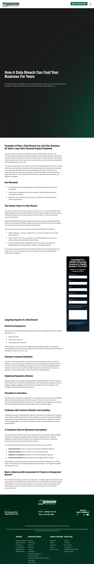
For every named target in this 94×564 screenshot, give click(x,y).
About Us (66, 515)
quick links (68, 511)
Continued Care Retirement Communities (38, 532)
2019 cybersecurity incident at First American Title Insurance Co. (26, 211)
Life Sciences (31, 526)
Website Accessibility (57, 545)
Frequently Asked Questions (71, 524)
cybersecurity (33, 197)
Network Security (20, 526)
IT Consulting (19, 519)
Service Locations (56, 511)
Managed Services (20, 524)
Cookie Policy (48, 545)
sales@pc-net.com (47, 486)
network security (14, 251)
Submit (71, 328)
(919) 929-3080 (46, 489)
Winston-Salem (54, 524)
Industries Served (34, 511)
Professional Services (33, 530)
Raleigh (52, 521)
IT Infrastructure (20, 521)
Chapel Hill (53, 515)
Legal (21, 233)
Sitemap (34, 545)
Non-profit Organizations (34, 528)
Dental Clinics (31, 517)
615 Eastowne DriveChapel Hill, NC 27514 (11, 488)
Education (30, 519)
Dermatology (31, 535)
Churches (30, 515)
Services (19, 511)
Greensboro (53, 519)
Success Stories (68, 519)
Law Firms (30, 524)
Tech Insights (67, 521)
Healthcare (31, 521)
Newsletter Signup (69, 526)
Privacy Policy (71, 323)
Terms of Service (77, 323)
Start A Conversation (79, 4)
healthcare (24, 238)
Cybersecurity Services (21, 515)
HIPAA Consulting (20, 517)
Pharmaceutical (32, 537)
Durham (52, 517)
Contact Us (67, 517)
